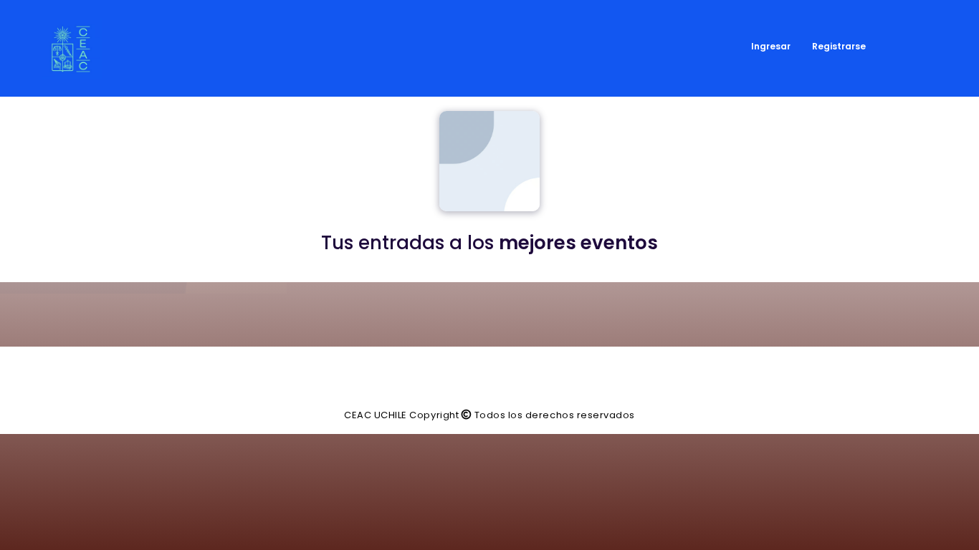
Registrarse (839, 46)
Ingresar (771, 46)
